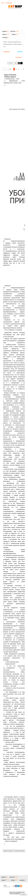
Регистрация (9, 2)
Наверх (23, 894)
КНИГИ (4, 34)
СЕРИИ (14, 34)
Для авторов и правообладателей (17, 892)
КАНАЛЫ (4, 37)
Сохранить (19, 51)
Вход (2, 2)
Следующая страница (19, 850)
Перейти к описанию (8, 850)
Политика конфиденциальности (16, 893)
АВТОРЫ (12, 31)
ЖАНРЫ (4, 31)
